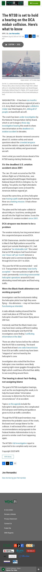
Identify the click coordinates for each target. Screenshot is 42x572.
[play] (3, 569)
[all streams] (39, 569)
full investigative (20, 443)
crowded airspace (27, 142)
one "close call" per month (13, 255)
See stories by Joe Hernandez (14, 478)
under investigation (27, 117)
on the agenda (14, 404)
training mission (18, 201)
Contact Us (8, 523)
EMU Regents (8, 533)
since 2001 (33, 218)
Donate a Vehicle (10, 514)
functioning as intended (12, 306)
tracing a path (12, 199)
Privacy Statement (10, 519)
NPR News (8, 457)
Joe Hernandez (14, 33)
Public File (7, 528)
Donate (35, 3)
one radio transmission (28, 347)
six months (32, 100)
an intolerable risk (19, 249)
